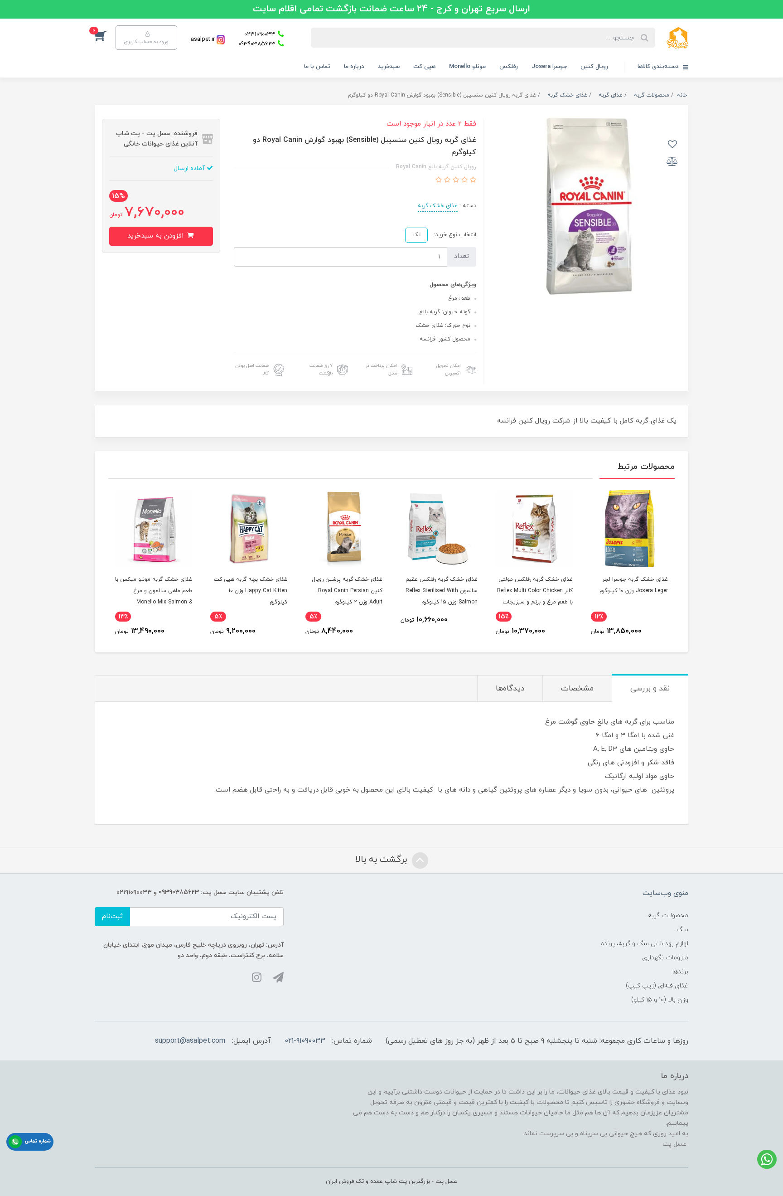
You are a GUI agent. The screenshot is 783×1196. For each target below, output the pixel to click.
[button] (105, 35)
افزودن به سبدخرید (156, 236)
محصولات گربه (668, 915)
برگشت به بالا (382, 860)
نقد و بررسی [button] (650, 688)
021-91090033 (305, 1041)
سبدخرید (389, 67)
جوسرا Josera (549, 67)
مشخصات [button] (577, 688)
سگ (682, 929)
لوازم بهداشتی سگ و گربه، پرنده (644, 943)
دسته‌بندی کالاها (659, 67)
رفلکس (508, 67)
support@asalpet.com (190, 1041)
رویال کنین (594, 67)
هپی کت (424, 67)
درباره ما (354, 67)
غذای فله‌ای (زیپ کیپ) (657, 986)
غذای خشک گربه (438, 205)
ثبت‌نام (112, 916)
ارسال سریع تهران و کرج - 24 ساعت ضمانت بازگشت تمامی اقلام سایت (391, 9)
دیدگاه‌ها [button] (510, 688)
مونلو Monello (467, 67)
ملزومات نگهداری (665, 957)
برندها (680, 971)
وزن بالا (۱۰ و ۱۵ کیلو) (659, 1000)
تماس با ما (317, 67)
